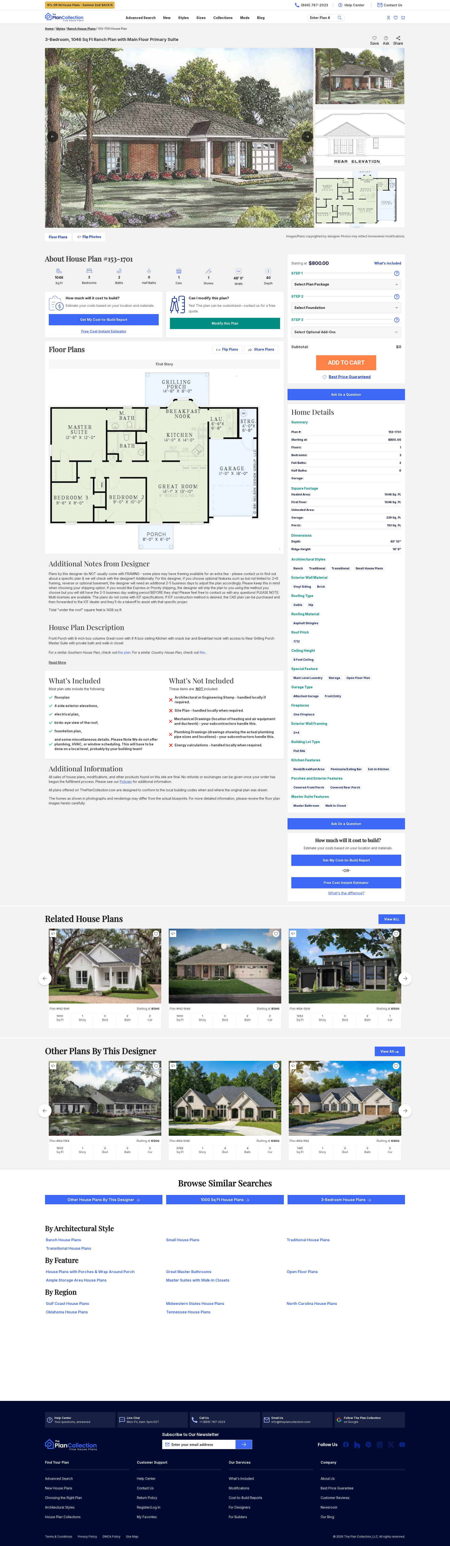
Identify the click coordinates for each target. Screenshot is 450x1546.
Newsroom (329, 1507)
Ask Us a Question (346, 394)
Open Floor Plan (358, 678)
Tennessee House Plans (188, 1312)
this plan (124, 652)
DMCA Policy (111, 1536)
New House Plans (58, 1488)
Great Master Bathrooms (188, 1271)
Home (49, 28)
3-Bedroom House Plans (343, 1199)
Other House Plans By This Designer (101, 1199)
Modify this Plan (225, 323)
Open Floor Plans (302, 1271)
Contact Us (145, 1488)
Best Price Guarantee (337, 1488)
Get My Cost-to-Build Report (103, 320)
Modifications (239, 1488)
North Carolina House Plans (312, 1303)
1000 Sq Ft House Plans (222, 1199)
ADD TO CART (346, 362)
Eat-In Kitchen (378, 769)
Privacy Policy (87, 1536)
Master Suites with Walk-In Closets (197, 1280)
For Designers (239, 1507)
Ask (386, 43)
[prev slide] (45, 978)
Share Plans (264, 349)
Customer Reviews (335, 1498)
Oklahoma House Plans (67, 1312)
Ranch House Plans (81, 28)
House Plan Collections (63, 1517)
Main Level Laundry (307, 678)
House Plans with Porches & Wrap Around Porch (90, 1271)
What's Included (241, 1478)
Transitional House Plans (68, 1248)
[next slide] (405, 978)
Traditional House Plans (308, 1240)
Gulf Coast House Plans (67, 1303)
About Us (328, 1478)
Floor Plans (58, 237)
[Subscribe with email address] (243, 1444)
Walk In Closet (335, 805)
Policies (126, 782)
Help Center (146, 1478)
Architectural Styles (60, 1507)
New (167, 18)
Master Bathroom (306, 805)
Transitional (340, 568)
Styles (183, 18)
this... (203, 652)
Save (374, 43)
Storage (334, 678)
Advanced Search (141, 18)
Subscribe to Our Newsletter (190, 1434)
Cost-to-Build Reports (245, 1498)
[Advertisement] (225, 1364)
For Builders (238, 1517)
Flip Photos (91, 237)
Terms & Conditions (58, 1536)
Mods (245, 18)
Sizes (201, 18)
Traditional (317, 568)
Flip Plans (230, 349)
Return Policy (147, 1498)
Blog (261, 18)
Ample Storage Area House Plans (76, 1280)
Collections (223, 18)
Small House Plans (369, 568)
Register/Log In (148, 1507)
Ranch (298, 568)
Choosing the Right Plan (63, 1498)
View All (387, 1051)
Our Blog (327, 1517)
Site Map (132, 1536)
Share (398, 43)
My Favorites (147, 1517)
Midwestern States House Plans (195, 1303)
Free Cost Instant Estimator (346, 883)
